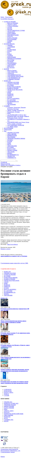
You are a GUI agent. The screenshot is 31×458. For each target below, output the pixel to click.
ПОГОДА (7, 412)
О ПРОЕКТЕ (7, 389)
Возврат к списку (5, 249)
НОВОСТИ (7, 271)
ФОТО (6, 418)
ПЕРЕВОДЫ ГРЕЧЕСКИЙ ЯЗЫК (13, 413)
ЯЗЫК (6, 283)
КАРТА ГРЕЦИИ (9, 408)
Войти (2, 17)
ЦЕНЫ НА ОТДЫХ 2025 (11, 403)
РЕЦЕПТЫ (7, 416)
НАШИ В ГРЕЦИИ (9, 279)
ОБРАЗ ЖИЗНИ (8, 415)
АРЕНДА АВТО (8, 410)
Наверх (3, 456)
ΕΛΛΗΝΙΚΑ (4, 19)
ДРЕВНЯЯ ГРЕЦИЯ (10, 405)
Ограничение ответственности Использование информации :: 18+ (10, 449)
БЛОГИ (6, 421)
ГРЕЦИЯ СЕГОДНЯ (10, 273)
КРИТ (5, 409)
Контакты (11, 19)
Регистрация (8, 17)
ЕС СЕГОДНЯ (8, 291)
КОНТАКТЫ (7, 391)
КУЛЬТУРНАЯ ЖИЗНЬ (10, 277)
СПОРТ (6, 282)
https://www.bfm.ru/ (12, 244)
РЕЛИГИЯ (7, 285)
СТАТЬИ (6, 395)
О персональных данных (8, 452)
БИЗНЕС (6, 294)
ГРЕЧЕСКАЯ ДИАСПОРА (11, 280)
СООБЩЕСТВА (8, 419)
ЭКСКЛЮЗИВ (8, 295)
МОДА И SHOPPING (10, 289)
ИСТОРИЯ (7, 276)
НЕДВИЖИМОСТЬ (9, 292)
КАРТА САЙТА (8, 392)
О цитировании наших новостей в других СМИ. (14, 263)
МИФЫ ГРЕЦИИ (9, 406)
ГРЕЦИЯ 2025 (8, 402)
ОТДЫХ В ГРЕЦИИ (10, 274)
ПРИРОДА (7, 286)
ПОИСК (6, 394)
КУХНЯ (6, 288)
